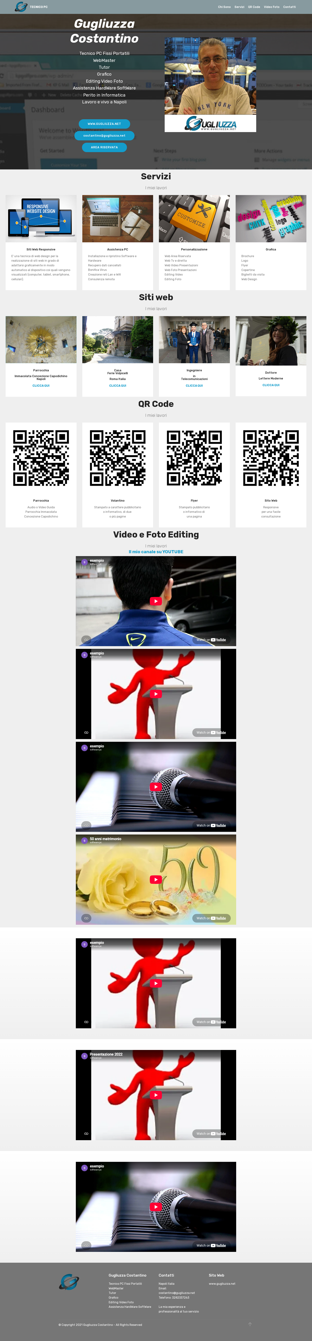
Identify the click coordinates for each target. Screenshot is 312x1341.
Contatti (289, 7)
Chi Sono (224, 7)
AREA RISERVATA (104, 147)
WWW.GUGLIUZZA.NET (104, 124)
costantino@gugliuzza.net (104, 135)
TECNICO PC (39, 7)
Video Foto (272, 7)
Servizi (239, 7)
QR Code (254, 7)
